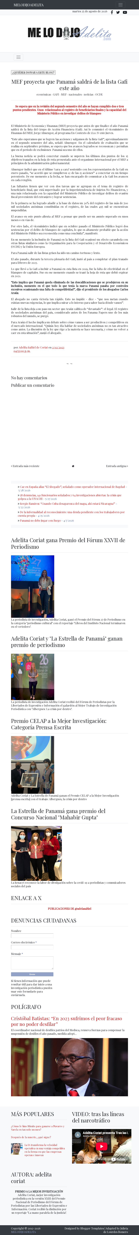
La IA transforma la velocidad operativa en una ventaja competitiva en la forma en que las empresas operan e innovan (45, 1150)
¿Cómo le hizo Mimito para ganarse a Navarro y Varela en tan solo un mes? (37, 1127)
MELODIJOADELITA (29, 5)
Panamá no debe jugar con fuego (40, 520)
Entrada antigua (116, 466)
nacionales (75, 94)
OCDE (99, 94)
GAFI (56, 94)
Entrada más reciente (26, 466)
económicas (44, 94)
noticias (89, 94)
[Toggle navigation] (120, 4)
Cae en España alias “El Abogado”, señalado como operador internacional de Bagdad (72, 486)
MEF (64, 94)
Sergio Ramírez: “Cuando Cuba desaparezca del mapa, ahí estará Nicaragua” (67, 503)
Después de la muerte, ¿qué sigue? (31, 1137)
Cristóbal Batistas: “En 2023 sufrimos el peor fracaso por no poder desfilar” (66, 1021)
